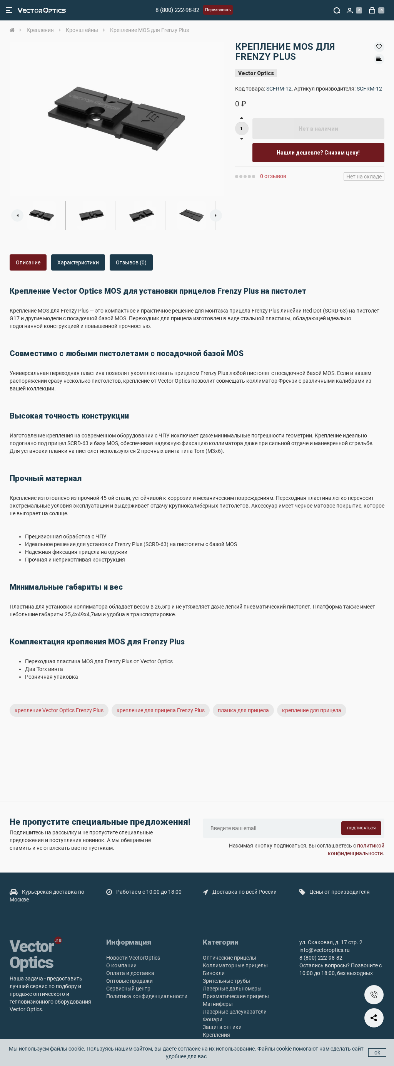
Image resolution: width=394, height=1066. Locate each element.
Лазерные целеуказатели (235, 1012)
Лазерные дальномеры (232, 988)
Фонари (212, 1019)
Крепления (216, 1035)
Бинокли (214, 973)
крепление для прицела (311, 710)
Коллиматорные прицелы (235, 965)
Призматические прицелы (236, 996)
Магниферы (218, 1004)
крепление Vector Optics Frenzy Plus (59, 710)
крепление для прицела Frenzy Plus (161, 710)
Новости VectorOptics (133, 958)
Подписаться (361, 828)
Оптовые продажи (129, 981)
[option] (117, 119)
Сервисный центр (128, 988)
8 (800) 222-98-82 (177, 10)
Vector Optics (256, 73)
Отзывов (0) (131, 262)
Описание (28, 262)
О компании (121, 965)
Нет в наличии (318, 129)
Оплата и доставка (130, 973)
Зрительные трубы (226, 981)
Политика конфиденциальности (146, 996)
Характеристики (78, 262)
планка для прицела (243, 710)
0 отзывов (273, 176)
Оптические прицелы (229, 958)
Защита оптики (222, 1027)
